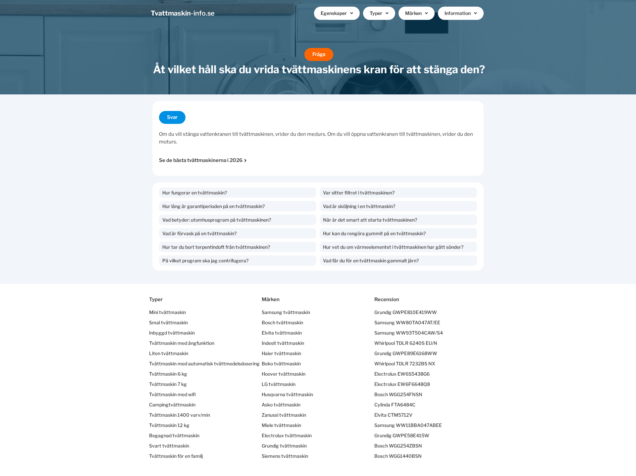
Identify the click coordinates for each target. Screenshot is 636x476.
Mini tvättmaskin (167, 312)
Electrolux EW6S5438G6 (402, 374)
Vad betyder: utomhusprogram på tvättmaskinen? (216, 220)
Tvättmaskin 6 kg (168, 374)
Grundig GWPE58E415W (401, 435)
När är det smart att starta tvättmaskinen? (370, 220)
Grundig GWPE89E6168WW (405, 353)
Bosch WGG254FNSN (398, 394)
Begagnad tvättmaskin (174, 435)
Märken (413, 13)
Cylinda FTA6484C (394, 404)
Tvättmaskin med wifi (172, 394)
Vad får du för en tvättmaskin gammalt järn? (371, 260)
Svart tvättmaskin (169, 446)
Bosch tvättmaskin (282, 322)
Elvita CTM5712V (393, 415)
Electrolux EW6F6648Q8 (402, 384)
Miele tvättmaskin (281, 425)
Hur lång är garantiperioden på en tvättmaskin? (213, 206)
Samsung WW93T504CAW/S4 (408, 333)
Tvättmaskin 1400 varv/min (179, 415)
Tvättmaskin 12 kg (169, 425)
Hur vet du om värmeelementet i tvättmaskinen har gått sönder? (393, 247)
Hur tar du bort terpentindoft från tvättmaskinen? (216, 247)
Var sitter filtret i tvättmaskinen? (359, 192)
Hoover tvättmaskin (283, 374)
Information (458, 13)
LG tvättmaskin (278, 384)
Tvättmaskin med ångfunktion (181, 343)
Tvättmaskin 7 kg (168, 384)
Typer (376, 13)
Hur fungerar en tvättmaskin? (194, 192)
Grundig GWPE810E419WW (405, 312)
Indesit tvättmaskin (283, 343)
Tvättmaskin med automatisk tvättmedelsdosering (204, 363)
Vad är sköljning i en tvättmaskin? (359, 206)
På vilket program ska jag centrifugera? (205, 260)
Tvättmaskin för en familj (176, 456)
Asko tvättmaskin (281, 404)
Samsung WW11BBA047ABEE (408, 425)
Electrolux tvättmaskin (287, 435)
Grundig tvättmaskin (284, 446)
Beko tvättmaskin (281, 363)
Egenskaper (334, 13)
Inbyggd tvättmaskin (172, 333)
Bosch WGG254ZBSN (398, 446)
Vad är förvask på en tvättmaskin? (199, 233)
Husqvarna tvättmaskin (287, 394)
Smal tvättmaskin (168, 322)
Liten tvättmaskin (168, 353)
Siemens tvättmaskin (285, 456)
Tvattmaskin (183, 13)
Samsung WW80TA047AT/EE (407, 322)
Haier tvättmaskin (281, 353)
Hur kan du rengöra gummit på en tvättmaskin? (374, 233)
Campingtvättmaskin (172, 404)
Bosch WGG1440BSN (398, 456)
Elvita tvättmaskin (282, 333)
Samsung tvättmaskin (286, 312)
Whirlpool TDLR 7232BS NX (404, 363)
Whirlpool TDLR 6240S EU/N (405, 343)
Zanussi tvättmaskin (284, 415)
